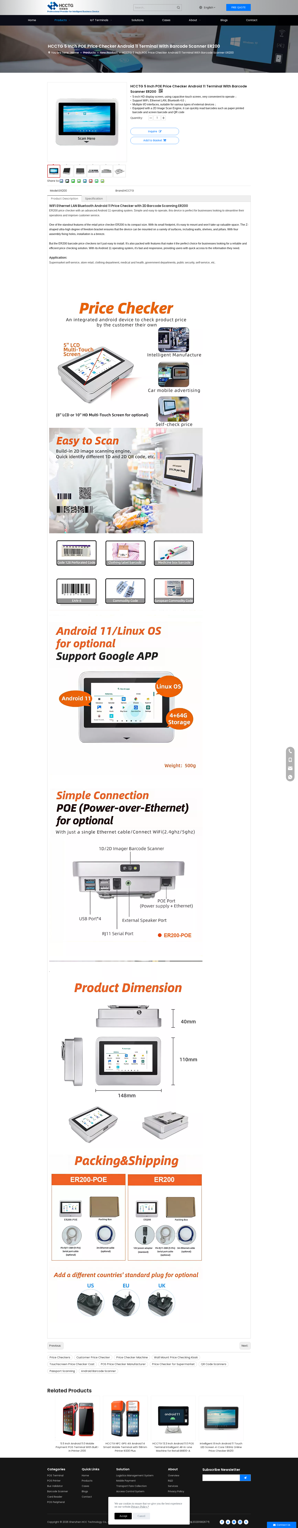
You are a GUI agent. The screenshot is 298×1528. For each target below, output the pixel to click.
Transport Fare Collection (131, 1486)
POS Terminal (55, 1475)
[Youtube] (228, 1522)
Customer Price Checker (93, 1357)
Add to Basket (152, 140)
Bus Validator (55, 1486)
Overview (173, 1475)
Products (87, 1480)
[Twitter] (246, 1522)
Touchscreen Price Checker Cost (72, 1364)
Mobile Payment (126, 1480)
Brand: (119, 191)
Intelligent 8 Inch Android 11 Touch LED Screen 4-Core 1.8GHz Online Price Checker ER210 (221, 1447)
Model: (54, 191)
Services (173, 1486)
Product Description (64, 199)
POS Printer (54, 1480)
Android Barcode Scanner (98, 1371)
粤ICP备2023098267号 (197, 1522)
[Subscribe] (245, 1477)
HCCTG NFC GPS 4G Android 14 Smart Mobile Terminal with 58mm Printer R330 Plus (125, 1447)
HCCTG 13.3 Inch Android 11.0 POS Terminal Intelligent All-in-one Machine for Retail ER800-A (173, 1447)
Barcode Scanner (57, 1491)
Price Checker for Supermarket (173, 1364)
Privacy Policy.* (140, 1506)
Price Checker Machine (132, 1357)
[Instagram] (234, 1522)
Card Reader (54, 1496)
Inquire (152, 131)
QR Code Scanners (213, 1364)
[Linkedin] (240, 1522)
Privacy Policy (176, 1491)
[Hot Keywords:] (178, 7)
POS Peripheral (56, 1502)
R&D (170, 1480)
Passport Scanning (62, 1371)
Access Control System (130, 1491)
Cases (85, 1486)
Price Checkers (59, 1357)
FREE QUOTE (238, 7)
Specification (94, 199)
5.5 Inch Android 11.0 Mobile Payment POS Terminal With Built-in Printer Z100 (77, 1447)
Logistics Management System (134, 1475)
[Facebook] (222, 1522)
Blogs (85, 1491)
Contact (87, 1496)
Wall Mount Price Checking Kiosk (176, 1357)
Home (85, 1475)
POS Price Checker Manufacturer (123, 1364)
